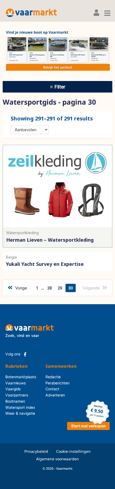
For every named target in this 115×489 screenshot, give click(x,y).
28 (49, 288)
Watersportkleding (22, 232)
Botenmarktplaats (20, 376)
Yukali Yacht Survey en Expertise (45, 264)
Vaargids (13, 389)
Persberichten (54, 383)
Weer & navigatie (20, 413)
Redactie (53, 376)
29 (60, 288)
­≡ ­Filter (57, 87)
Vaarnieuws (15, 383)
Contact (52, 389)
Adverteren (54, 395)
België (11, 257)
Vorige (21, 288)
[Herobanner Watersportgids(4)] (57, 50)
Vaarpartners (16, 395)
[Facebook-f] (25, 354)
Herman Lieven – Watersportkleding (50, 240)
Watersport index (20, 407)
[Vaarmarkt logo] (31, 13)
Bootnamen (15, 401)
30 (70, 288)
